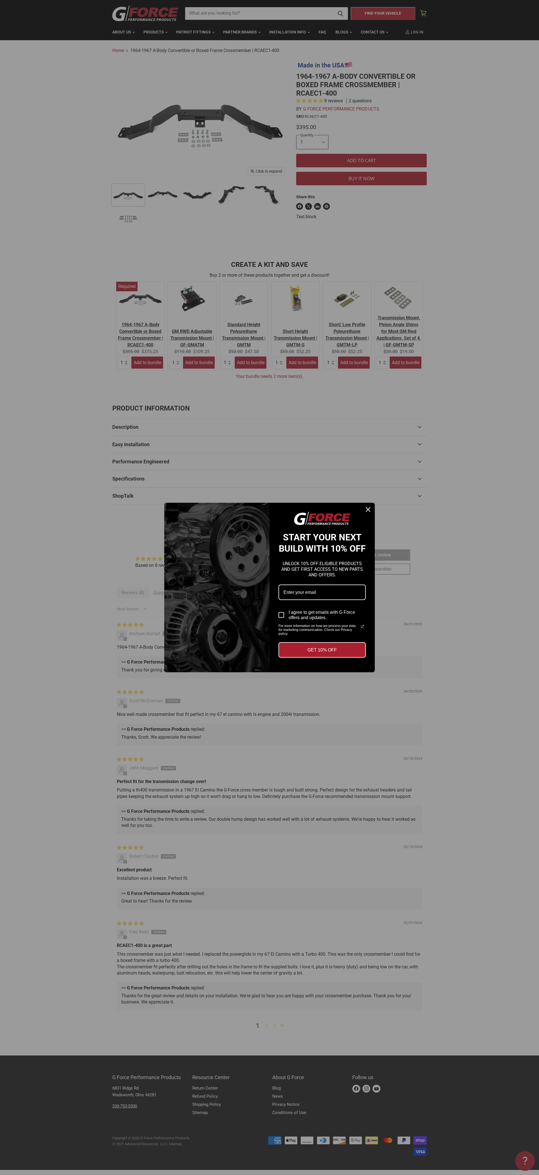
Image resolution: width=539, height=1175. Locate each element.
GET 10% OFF (322, 650)
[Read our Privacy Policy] (362, 626)
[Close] (368, 509)
